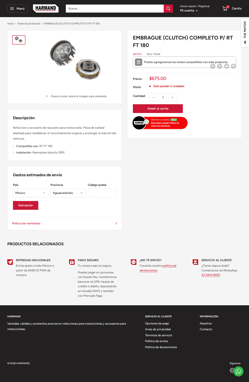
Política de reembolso (26, 223)
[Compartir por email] (233, 66)
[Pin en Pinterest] (219, 66)
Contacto (206, 329)
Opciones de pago (157, 323)
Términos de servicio (158, 335)
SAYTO (137, 54)
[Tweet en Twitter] (226, 66)
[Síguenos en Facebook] (232, 370)
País (15, 185)
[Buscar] (168, 9)
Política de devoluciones (161, 347)
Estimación (25, 205)
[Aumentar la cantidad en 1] (172, 97)
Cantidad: (139, 96)
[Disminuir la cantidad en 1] (153, 97)
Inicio (10, 23)
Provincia (56, 185)
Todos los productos (28, 23)
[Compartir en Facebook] (212, 66)
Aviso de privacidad (158, 329)
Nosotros (206, 323)
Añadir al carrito (157, 108)
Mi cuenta (187, 10)
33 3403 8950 (210, 275)
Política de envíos (156, 341)
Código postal (97, 185)
